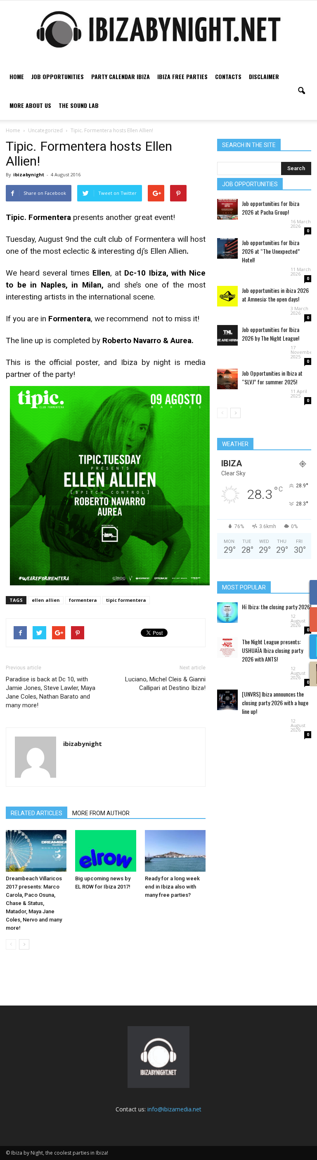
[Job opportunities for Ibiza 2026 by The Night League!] (227, 335)
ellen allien (46, 600)
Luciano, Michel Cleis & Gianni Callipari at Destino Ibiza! (165, 684)
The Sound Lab (79, 105)
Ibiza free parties (182, 76)
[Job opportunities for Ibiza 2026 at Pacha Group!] (227, 209)
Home (16, 76)
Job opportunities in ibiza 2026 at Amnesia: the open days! (275, 294)
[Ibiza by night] (158, 29)
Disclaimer (264, 76)
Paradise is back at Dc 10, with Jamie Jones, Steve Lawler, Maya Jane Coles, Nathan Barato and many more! (50, 692)
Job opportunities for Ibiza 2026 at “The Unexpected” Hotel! (271, 251)
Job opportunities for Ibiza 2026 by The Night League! (270, 333)
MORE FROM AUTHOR (101, 813)
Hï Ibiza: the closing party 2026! (276, 606)
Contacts (228, 76)
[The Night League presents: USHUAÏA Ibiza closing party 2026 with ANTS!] (227, 647)
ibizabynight (28, 174)
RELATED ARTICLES (36, 813)
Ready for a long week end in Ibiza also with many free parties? (172, 886)
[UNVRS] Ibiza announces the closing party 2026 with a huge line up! (275, 703)
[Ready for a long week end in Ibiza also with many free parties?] (175, 851)
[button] (301, 91)
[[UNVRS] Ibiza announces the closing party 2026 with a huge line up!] (227, 700)
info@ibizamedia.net (174, 1109)
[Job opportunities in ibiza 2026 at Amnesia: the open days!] (227, 296)
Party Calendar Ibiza (120, 76)
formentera (83, 600)
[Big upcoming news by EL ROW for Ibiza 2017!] (105, 851)
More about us (30, 105)
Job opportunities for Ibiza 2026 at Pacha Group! (270, 207)
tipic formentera (126, 600)
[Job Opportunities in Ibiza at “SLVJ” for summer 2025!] (227, 379)
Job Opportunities (57, 76)
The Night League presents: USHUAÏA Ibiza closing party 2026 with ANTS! (272, 650)
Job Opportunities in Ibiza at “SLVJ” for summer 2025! (272, 377)
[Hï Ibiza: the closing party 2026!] (227, 612)
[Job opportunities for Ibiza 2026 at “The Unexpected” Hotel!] (227, 248)
